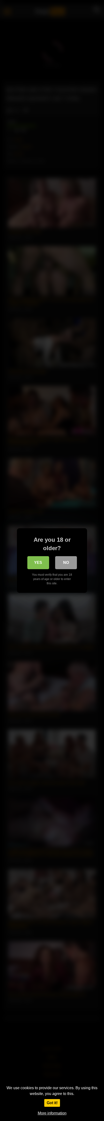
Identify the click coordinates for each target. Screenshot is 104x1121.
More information (52, 1113)
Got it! (52, 1103)
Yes (38, 562)
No (66, 562)
